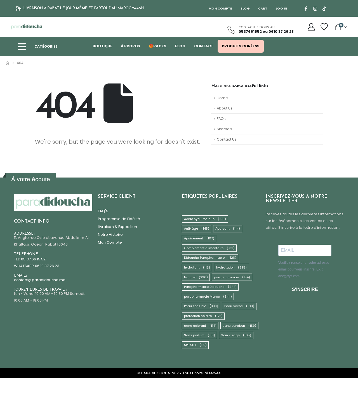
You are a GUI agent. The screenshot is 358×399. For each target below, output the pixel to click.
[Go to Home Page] (7, 63)
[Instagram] (315, 8)
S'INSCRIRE (305, 289)
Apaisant (227, 228)
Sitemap (224, 129)
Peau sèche (239, 306)
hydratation (231, 267)
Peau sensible (201, 306)
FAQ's (222, 118)
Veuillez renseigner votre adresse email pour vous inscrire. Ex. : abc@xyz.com (303, 269)
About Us (224, 108)
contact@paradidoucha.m (38, 280)
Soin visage (236, 335)
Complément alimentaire (209, 248)
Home (222, 97)
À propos (130, 46)
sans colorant (200, 325)
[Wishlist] (324, 27)
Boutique (102, 46)
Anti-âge (196, 228)
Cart (262, 8)
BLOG (180, 46)
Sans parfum (199, 335)
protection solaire (203, 316)
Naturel (196, 277)
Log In (281, 8)
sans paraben (239, 325)
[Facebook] (306, 8)
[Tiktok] (324, 8)
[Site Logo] (26, 26)
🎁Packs (157, 46)
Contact (203, 46)
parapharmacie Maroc (208, 296)
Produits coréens (241, 46)
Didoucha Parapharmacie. (210, 257)
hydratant (197, 267)
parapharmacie (232, 277)
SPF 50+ (195, 345)
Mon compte (220, 8)
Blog (245, 8)
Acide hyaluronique (205, 219)
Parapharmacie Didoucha (210, 286)
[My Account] (311, 27)
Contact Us (226, 139)
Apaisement (199, 238)
